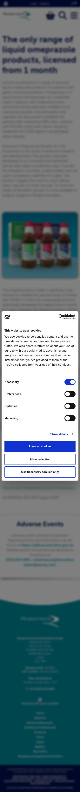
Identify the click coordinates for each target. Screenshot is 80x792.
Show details (59, 434)
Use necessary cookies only (40, 471)
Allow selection (40, 459)
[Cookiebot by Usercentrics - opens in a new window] (59, 316)
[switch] (70, 394)
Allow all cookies (40, 446)
